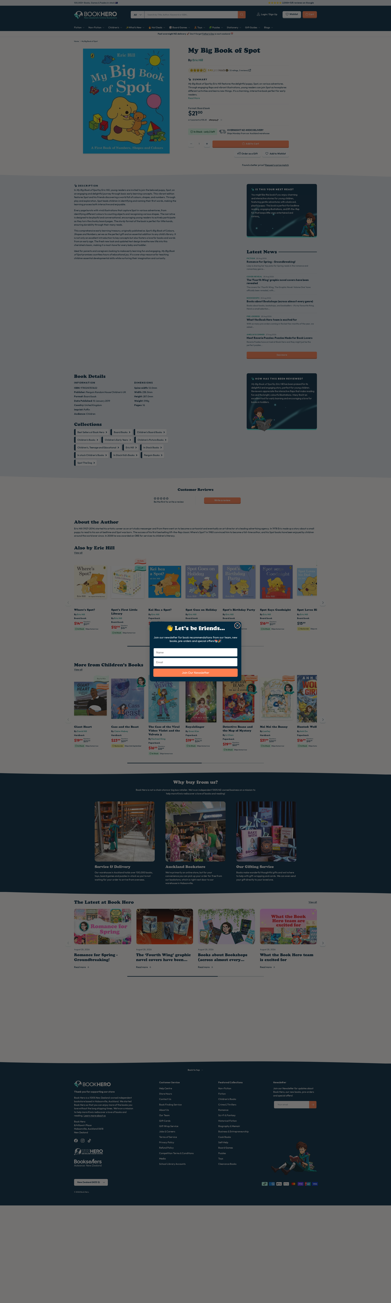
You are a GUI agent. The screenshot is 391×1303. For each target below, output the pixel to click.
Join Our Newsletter (195, 673)
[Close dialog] (237, 625)
